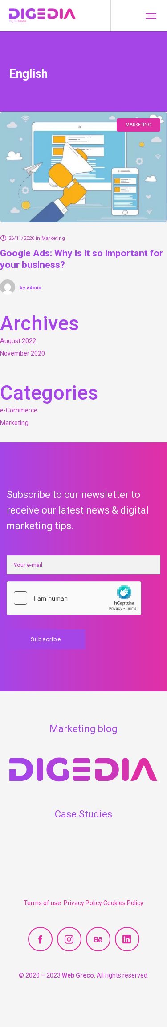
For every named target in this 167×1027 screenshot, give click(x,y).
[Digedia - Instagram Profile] (69, 939)
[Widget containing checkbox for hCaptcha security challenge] (74, 598)
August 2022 (18, 340)
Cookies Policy (123, 902)
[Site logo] (42, 15)
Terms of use (44, 902)
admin (30, 288)
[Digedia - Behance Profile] (98, 939)
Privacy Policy (83, 902)
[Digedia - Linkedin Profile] (127, 939)
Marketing (14, 422)
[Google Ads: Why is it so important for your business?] (83, 167)
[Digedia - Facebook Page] (40, 939)
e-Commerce (18, 410)
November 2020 (22, 353)
